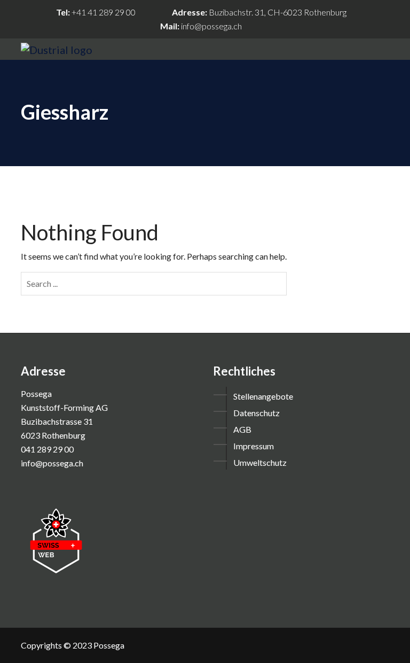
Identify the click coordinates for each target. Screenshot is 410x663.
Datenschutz (256, 413)
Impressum (253, 446)
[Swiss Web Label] (56, 539)
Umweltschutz (260, 462)
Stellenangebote (263, 396)
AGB (242, 429)
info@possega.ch (211, 26)
